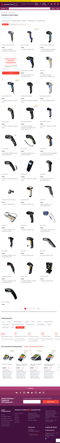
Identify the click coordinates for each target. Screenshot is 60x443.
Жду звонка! (50, 402)
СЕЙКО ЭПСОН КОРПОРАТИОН (17, 324)
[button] (59, 367)
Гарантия (17, 418)
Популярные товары (6, 416)
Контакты (17, 422)
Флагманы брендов (5, 424)
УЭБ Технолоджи (5, 324)
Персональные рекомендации (11, 346)
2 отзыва (35, 29)
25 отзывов (12, 351)
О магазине (17, 420)
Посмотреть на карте (33, 434)
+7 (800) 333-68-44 (44, 4)
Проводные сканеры (31, 20)
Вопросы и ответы (19, 413)
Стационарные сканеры (41, 20)
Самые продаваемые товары (34, 346)
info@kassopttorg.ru (38, 5)
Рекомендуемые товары (6, 420)
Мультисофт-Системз (48, 321)
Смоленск (16, 5)
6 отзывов (36, 106)
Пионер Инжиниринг (30, 324)
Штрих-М (9, 321)
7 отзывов (17, 80)
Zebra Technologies (40, 324)
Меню (53, 8)
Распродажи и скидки (6, 418)
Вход (58, 8)
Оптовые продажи (5, 425)
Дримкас (26, 321)
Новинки (3, 414)
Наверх (31, 388)
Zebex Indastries (5, 327)
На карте (24, 5)
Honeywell (49, 324)
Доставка (17, 417)
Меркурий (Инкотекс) (18, 321)
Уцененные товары (5, 422)
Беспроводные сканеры (6, 20)
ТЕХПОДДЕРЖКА (45, 5)
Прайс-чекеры (23, 20)
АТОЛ (3, 321)
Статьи (16, 415)
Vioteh (12, 327)
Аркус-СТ (39, 321)
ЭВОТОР (33, 321)
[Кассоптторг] (7, 4)
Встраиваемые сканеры (16, 20)
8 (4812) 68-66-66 (36, 4)
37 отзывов (26, 351)
